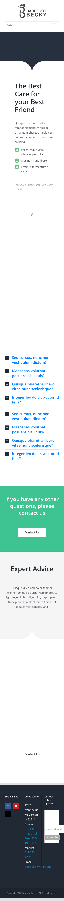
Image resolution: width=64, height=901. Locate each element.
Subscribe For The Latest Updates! (51, 817)
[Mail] (8, 814)
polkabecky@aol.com (38, 867)
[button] (32, 360)
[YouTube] (16, 806)
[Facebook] (8, 806)
